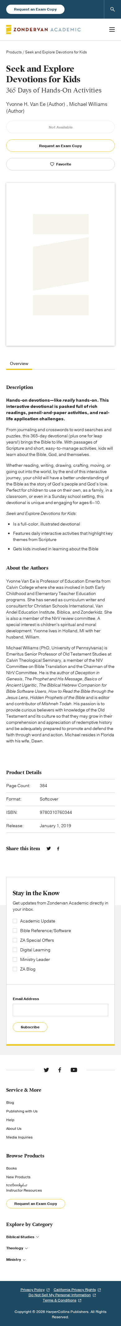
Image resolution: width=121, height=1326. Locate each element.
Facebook (58, 848)
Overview (19, 364)
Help (10, 1119)
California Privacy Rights (75, 1289)
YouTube (73, 1069)
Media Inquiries (19, 1137)
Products (14, 52)
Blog (10, 1102)
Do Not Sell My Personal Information (60, 1294)
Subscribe (30, 1027)
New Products (18, 1177)
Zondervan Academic (43, 29)
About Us (13, 1128)
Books (11, 1168)
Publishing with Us (22, 1111)
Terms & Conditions (59, 1300)
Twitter (49, 848)
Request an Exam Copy (35, 9)
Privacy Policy (32, 1289)
